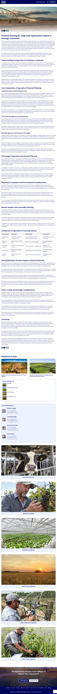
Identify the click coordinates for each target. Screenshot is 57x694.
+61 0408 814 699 (13, 419)
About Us (22, 687)
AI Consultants (44, 691)
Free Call (13, 687)
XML (46, 687)
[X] (4, 31)
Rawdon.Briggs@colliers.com (12, 411)
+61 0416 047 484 (13, 427)
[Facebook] (2, 31)
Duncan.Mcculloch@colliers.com (13, 429)
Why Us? (27, 687)
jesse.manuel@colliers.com (12, 437)
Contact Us (8, 687)
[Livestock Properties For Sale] (28, 460)
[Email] (8, 31)
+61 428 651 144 (13, 410)
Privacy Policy (41, 687)
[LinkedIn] (6, 31)
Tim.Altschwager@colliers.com (12, 420)
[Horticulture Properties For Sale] (28, 533)
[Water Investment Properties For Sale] (28, 606)
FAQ (36, 687)
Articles (49, 687)
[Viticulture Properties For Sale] (28, 497)
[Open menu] (47, 2)
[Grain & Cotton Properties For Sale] (28, 569)
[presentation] (14, 366)
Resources (32, 687)
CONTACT (52, 2)
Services (18, 687)
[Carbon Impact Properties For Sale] (28, 642)
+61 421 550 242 (13, 436)
